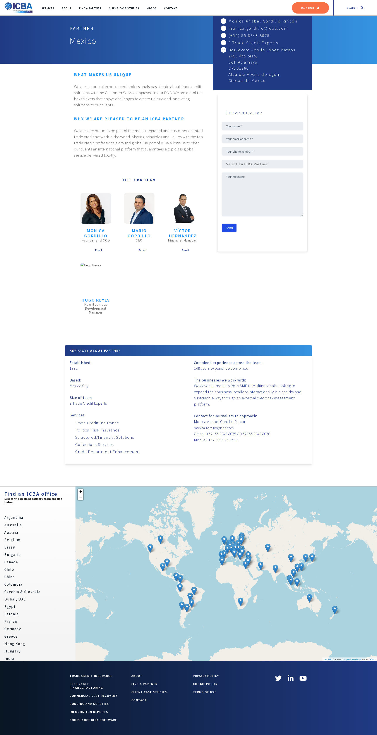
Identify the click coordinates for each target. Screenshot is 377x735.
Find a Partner (90, 8)
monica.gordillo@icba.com (258, 28)
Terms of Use (204, 692)
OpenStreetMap (352, 659)
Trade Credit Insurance (91, 676)
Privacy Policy (206, 676)
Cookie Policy (205, 684)
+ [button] (80, 491)
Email (98, 250)
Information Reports (89, 712)
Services (47, 8)
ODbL (372, 659)
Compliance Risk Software (93, 720)
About (67, 8)
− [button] (80, 497)
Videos (152, 8)
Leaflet (327, 659)
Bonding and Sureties (89, 704)
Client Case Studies (124, 8)
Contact (171, 8)
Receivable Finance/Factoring (86, 686)
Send (229, 228)
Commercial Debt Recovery (93, 696)
